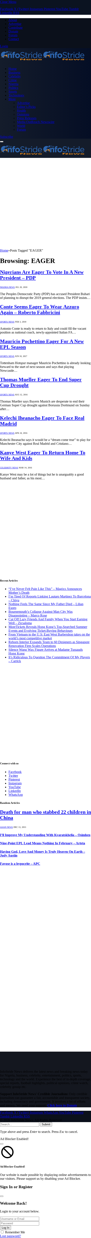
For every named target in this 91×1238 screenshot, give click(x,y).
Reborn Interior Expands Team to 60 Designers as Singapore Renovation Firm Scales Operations (49, 644)
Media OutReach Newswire (35, 122)
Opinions (23, 114)
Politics (13, 87)
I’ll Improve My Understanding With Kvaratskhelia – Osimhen (45, 835)
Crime (12, 80)
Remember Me (15, 1232)
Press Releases (26, 118)
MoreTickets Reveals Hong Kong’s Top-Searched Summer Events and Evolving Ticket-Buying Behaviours (47, 628)
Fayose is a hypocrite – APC (20, 863)
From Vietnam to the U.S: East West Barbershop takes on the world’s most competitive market (49, 636)
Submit (46, 1124)
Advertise (14, 24)
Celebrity (14, 76)
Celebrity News (9, 467)
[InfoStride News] (42, 61)
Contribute (15, 27)
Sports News (7, 322)
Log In (5, 1227)
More (12, 99)
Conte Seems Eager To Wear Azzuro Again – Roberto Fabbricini (39, 309)
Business (14, 72)
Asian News (6, 827)
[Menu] (1, 141)
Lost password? (10, 1236)
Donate (13, 31)
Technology (16, 95)
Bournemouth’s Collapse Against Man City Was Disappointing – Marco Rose (40, 613)
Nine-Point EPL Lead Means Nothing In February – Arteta (42, 843)
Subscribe (6, 136)
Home (12, 69)
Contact (13, 39)
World (21, 125)
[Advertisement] (45, 203)
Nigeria (13, 84)
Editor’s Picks (26, 106)
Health (21, 110)
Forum (12, 35)
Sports (12, 91)
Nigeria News (7, 287)
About (12, 20)
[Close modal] (1, 1143)
